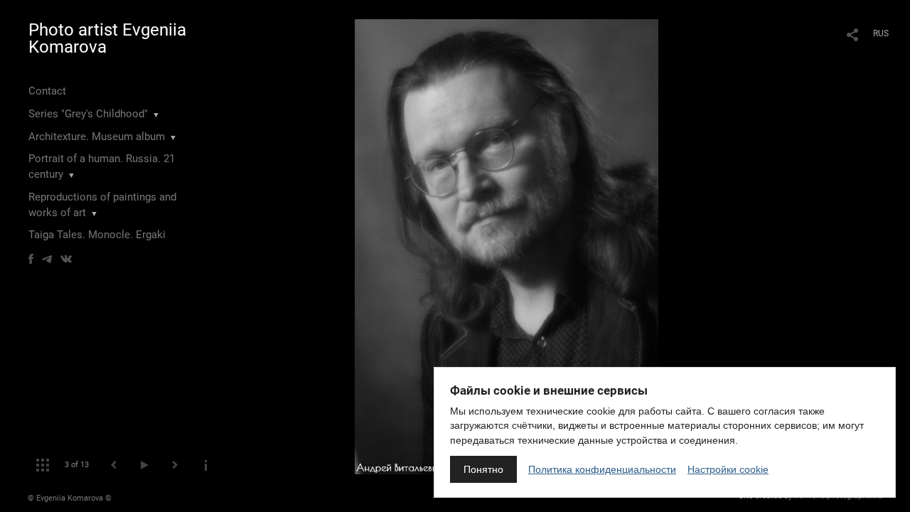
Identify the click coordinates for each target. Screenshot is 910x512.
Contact (47, 91)
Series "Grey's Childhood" (88, 113)
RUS (881, 33)
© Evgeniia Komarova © (70, 498)
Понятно (483, 469)
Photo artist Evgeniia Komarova (107, 38)
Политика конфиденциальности (602, 469)
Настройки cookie (728, 469)
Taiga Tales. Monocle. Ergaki (97, 234)
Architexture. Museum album (96, 136)
